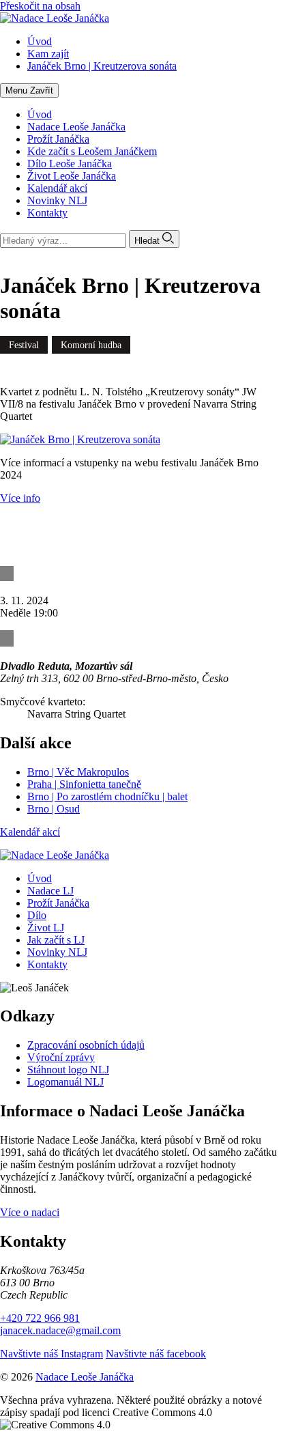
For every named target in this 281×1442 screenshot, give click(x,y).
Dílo (36, 915)
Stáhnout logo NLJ (68, 1069)
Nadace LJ (50, 890)
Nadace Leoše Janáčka (76, 126)
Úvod (39, 114)
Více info (20, 498)
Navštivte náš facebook (156, 1353)
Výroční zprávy (61, 1057)
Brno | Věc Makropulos (78, 772)
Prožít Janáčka (58, 139)
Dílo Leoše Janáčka (69, 163)
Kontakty (47, 212)
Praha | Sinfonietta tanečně (84, 784)
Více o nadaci (29, 1212)
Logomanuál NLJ (65, 1082)
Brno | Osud (53, 809)
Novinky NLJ (57, 200)
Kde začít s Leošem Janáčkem (92, 151)
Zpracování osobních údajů (86, 1045)
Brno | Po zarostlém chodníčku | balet (107, 796)
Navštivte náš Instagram (51, 1353)
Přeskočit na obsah (40, 6)
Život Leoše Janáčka (71, 176)
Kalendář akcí (57, 188)
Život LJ (45, 927)
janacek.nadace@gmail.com (60, 1330)
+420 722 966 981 (40, 1318)
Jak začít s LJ (56, 940)
